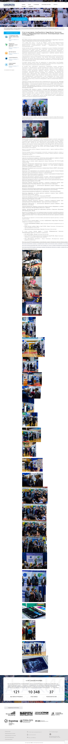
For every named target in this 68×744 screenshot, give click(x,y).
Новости (55, 4)
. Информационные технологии (36, 742)
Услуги (29, 4)
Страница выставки (20, 19)
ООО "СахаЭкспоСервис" (8, 28)
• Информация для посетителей (10, 735)
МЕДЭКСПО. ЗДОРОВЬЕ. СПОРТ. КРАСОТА (13, 45)
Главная (23, 4)
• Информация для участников (10, 733)
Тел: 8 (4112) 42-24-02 (32, 734)
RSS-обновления (52, 736)
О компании (36, 4)
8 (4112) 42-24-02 (15, 0)
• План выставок (7, 731)
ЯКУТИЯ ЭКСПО (12, 51)
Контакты (24, 6)
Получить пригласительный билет (42, 19)
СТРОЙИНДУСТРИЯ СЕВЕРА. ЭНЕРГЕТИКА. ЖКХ (14, 37)
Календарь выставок (46, 4)
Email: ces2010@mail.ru (32, 737)
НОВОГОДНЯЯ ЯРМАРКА (12, 64)
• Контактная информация (9, 737)
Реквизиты (31, 6)
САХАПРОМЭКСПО (13, 57)
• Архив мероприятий (8, 739)
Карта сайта (57, 736)
